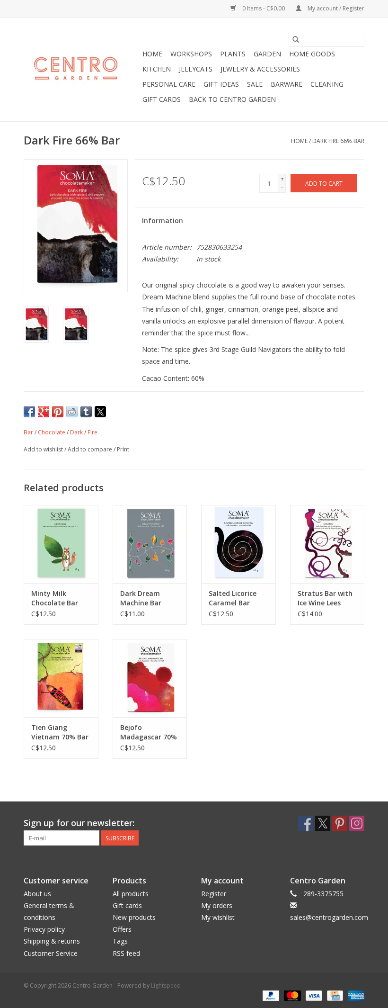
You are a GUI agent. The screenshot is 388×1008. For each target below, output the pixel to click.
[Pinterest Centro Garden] (339, 823)
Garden (267, 53)
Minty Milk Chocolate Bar (54, 598)
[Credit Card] (334, 995)
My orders (216, 905)
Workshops (191, 53)
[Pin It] (57, 411)
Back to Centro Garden (232, 99)
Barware (286, 84)
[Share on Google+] (43, 411)
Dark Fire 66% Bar (338, 141)
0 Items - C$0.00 (263, 8)
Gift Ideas (221, 84)
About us (37, 893)
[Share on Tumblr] (86, 411)
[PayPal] (270, 995)
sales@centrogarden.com (329, 917)
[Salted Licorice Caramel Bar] (238, 544)
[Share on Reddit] (72, 411)
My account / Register (335, 8)
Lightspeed (166, 985)
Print (123, 449)
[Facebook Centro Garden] (305, 823)
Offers (122, 929)
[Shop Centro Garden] (82, 69)
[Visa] (313, 995)
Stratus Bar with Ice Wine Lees (325, 598)
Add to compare (91, 449)
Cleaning (327, 84)
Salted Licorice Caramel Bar (232, 598)
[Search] (296, 39)
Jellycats (195, 68)
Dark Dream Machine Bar (140, 598)
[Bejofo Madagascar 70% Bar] (150, 678)
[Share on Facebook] (29, 411)
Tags (120, 940)
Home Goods (312, 53)
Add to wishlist (44, 449)
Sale (255, 84)
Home (152, 53)
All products (131, 893)
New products (134, 917)
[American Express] (354, 995)
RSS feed (126, 953)
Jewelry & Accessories (260, 68)
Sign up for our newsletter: (79, 823)
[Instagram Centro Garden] (356, 823)
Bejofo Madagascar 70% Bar (148, 732)
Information (162, 220)
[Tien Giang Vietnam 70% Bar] (61, 678)
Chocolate (51, 432)
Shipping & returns (52, 940)
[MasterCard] (291, 995)
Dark (76, 432)
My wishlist (218, 917)
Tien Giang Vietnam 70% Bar (59, 732)
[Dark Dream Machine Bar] (150, 544)
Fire (92, 432)
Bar (28, 432)
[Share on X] (100, 411)
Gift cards (161, 99)
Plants (233, 53)
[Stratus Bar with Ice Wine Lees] (327, 544)
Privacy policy (44, 929)
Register (213, 893)
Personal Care (168, 84)
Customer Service (51, 953)
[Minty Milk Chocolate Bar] (61, 544)
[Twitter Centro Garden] (322, 823)
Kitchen (156, 68)
